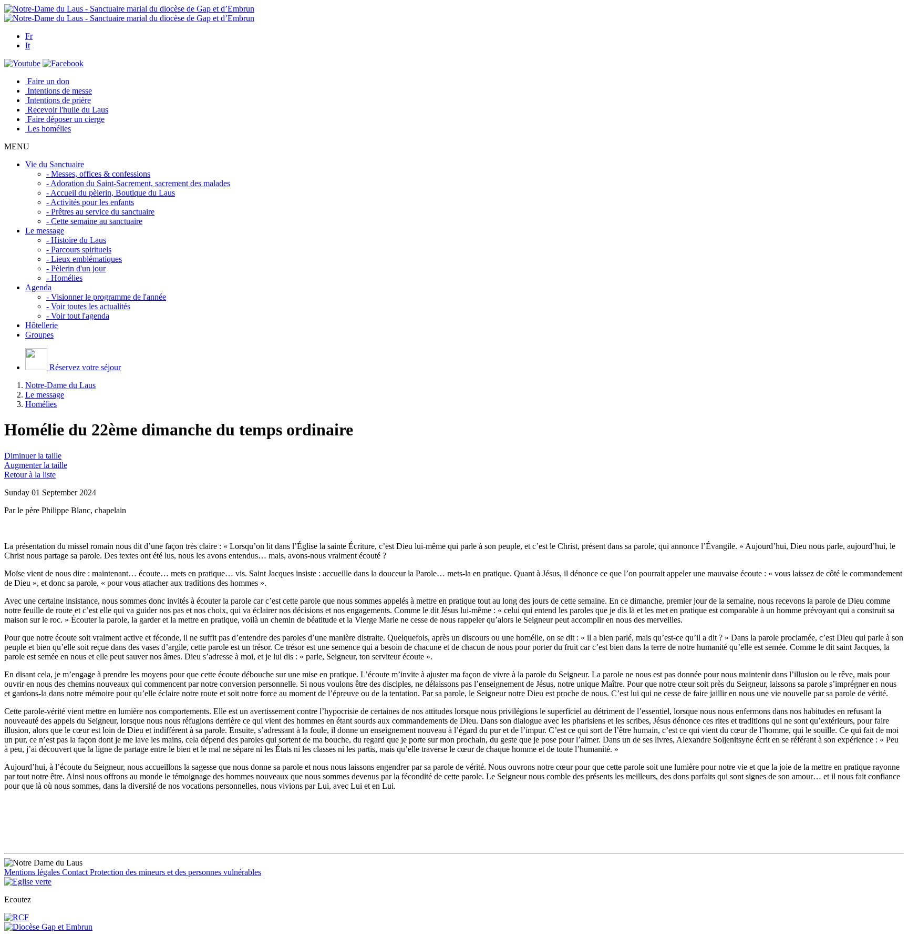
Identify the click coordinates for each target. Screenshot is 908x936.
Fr (29, 36)
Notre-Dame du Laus (60, 385)
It (27, 45)
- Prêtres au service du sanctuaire (100, 211)
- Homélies (64, 277)
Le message (44, 394)
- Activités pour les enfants (90, 202)
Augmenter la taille (35, 465)
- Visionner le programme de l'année (106, 296)
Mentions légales (33, 872)
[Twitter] (22, 63)
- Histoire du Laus (76, 240)
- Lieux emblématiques (84, 259)
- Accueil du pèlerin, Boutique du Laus (110, 192)
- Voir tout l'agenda (77, 315)
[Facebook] (63, 63)
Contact (76, 872)
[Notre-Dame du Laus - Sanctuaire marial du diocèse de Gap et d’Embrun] (129, 8)
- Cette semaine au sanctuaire (94, 221)
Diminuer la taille (32, 455)
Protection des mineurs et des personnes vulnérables (175, 872)
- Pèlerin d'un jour (76, 268)
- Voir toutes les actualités (88, 306)
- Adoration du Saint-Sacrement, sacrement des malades (138, 183)
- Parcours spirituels (78, 249)
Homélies (41, 404)
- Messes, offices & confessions (98, 173)
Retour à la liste (30, 474)
